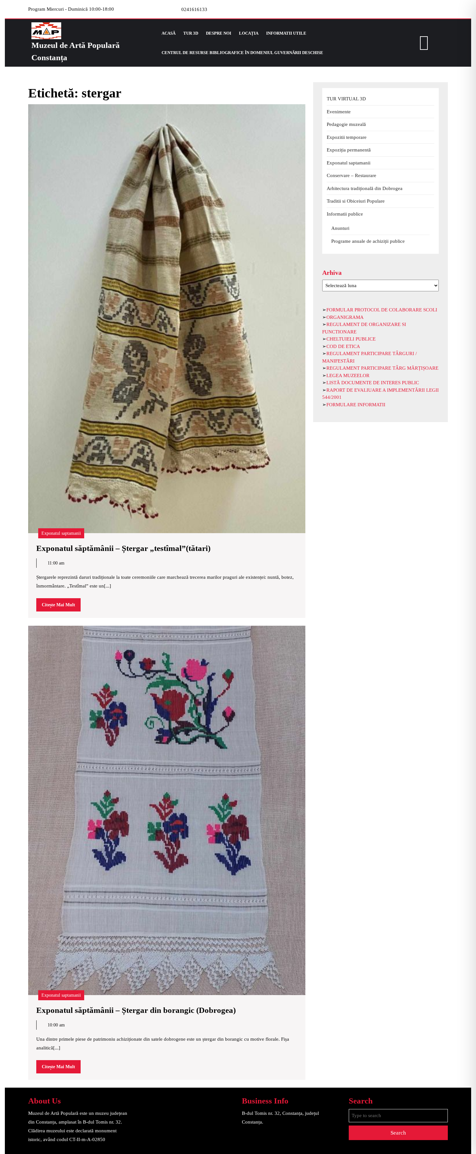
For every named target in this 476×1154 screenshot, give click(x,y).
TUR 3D (190, 33)
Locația (248, 33)
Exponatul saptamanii (61, 533)
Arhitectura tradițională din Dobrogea (364, 188)
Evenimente (339, 111)
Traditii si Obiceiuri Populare (356, 201)
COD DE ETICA (343, 346)
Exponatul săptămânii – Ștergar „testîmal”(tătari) (123, 548)
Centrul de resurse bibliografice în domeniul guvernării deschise (242, 52)
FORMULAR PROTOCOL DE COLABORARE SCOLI (381, 309)
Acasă (169, 33)
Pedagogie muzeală (346, 124)
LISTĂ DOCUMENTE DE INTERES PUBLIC (372, 382)
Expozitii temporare (347, 137)
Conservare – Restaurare (351, 175)
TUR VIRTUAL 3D (346, 98)
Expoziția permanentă (349, 149)
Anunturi (340, 228)
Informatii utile (286, 33)
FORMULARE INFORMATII (355, 404)
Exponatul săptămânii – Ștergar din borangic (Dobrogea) (136, 1010)
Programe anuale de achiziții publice (368, 241)
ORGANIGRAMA (345, 317)
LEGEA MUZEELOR (347, 375)
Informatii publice (345, 214)
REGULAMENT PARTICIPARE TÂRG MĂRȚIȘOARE (382, 368)
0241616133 (194, 9)
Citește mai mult (61, 606)
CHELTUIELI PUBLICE (351, 339)
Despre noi (218, 33)
